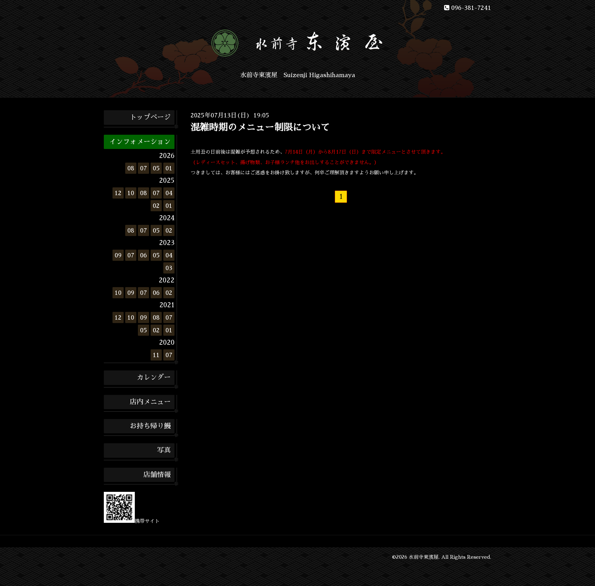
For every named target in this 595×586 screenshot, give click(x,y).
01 (168, 168)
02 (156, 206)
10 (130, 193)
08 (130, 168)
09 (118, 255)
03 (168, 268)
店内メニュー (150, 402)
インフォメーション (140, 141)
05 (156, 168)
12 (118, 193)
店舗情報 (157, 474)
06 (143, 255)
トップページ (150, 117)
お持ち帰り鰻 (150, 426)
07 (143, 168)
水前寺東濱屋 (424, 557)
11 (156, 355)
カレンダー (154, 377)
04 (169, 193)
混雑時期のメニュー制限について (260, 127)
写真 (164, 450)
